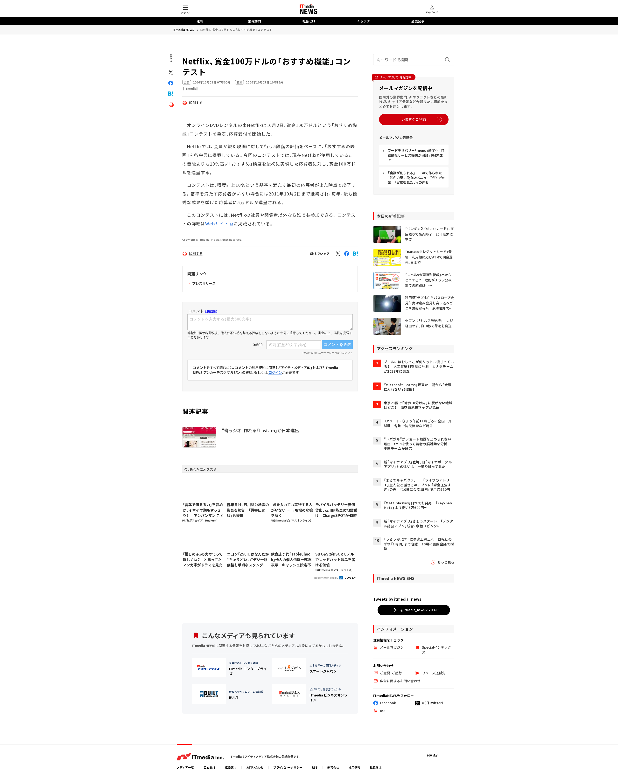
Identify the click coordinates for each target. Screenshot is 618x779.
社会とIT (309, 21)
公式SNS (209, 767)
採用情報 (354, 767)
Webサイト (217, 223)
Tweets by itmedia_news (397, 599)
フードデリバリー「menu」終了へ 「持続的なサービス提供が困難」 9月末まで (416, 155)
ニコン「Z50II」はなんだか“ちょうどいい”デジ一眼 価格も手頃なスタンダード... (248, 559)
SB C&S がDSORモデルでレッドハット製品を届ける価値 (335, 559)
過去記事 (417, 21)
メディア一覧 (185, 767)
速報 (200, 21)
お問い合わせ (255, 767)
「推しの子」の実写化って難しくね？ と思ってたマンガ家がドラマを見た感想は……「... (203, 559)
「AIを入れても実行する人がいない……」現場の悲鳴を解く (292, 510)
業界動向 (254, 21)
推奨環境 (375, 767)
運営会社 (333, 767)
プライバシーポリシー (287, 767)
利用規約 (432, 755)
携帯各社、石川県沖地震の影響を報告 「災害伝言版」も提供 (248, 510)
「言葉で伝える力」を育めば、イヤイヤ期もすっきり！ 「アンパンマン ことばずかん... (203, 510)
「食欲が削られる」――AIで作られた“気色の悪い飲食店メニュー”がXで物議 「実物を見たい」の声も (416, 177)
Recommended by (326, 577)
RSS (315, 767)
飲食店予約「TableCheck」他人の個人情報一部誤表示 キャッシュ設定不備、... (291, 559)
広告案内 (231, 767)
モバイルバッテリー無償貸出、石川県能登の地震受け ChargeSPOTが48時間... (336, 510)
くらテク (363, 21)
